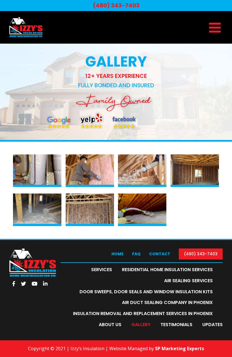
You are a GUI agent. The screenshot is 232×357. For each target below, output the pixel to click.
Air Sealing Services (188, 280)
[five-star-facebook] (124, 113)
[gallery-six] (37, 196)
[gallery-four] (142, 157)
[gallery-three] (90, 157)
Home (117, 254)
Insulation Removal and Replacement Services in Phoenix (143, 313)
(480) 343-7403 (201, 254)
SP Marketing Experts (179, 348)
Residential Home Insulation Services (167, 269)
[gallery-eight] (142, 196)
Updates (212, 324)
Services (101, 269)
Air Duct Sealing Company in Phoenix (167, 302)
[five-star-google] (58, 113)
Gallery (141, 324)
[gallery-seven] (90, 196)
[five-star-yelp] (91, 113)
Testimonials (176, 324)
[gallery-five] (195, 157)
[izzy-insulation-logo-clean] (32, 251)
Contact (159, 254)
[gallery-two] (37, 157)
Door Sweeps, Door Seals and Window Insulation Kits (146, 291)
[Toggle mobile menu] (216, 27)
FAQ (136, 254)
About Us (110, 324)
